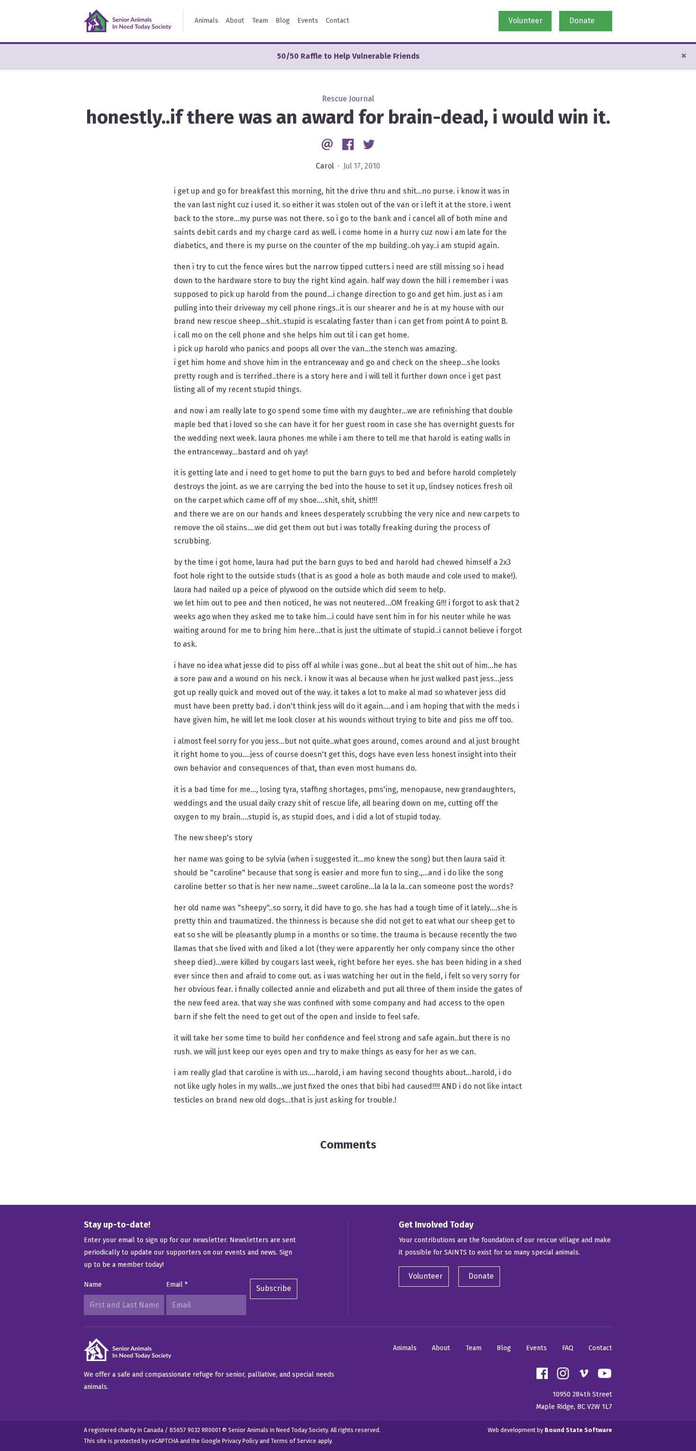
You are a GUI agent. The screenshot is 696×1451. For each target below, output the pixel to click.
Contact (337, 21)
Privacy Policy (240, 1440)
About (235, 21)
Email (176, 1285)
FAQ (567, 1348)
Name (93, 1285)
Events (307, 21)
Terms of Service (293, 1440)
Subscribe (273, 1288)
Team (260, 21)
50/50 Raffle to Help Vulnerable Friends (348, 56)
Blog (283, 21)
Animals (206, 21)
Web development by (550, 1429)
